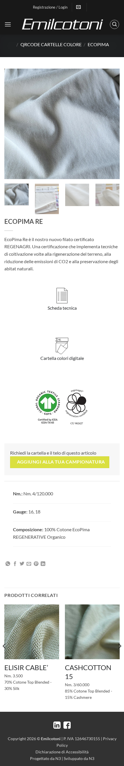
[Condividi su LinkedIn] (43, 564)
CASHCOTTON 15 (88, 671)
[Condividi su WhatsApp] (7, 564)
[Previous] (14, 124)
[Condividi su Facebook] (15, 564)
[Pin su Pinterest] (36, 564)
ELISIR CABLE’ (26, 667)
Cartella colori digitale (62, 358)
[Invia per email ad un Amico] (29, 564)
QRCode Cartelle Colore (51, 44)
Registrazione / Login (50, 7)
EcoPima (98, 44)
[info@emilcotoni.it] (79, 7)
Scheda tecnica (62, 308)
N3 (58, 758)
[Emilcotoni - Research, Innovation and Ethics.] (62, 24)
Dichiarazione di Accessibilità (62, 751)
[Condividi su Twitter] (22, 564)
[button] (7, 24)
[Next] (110, 124)
